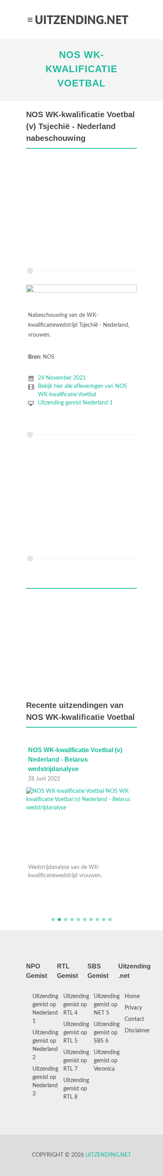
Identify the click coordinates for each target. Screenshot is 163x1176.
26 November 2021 (62, 378)
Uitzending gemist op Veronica (106, 1061)
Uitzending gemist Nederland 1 (75, 403)
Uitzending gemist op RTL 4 (76, 1005)
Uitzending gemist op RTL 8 (76, 1089)
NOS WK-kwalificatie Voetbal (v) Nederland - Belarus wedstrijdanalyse (75, 759)
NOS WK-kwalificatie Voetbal (81, 68)
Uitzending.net (108, 1155)
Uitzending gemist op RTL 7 (76, 1061)
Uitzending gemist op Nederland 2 (45, 1045)
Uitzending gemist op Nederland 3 (45, 1081)
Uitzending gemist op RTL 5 (76, 1033)
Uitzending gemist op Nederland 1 (45, 1009)
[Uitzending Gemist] (81, 19)
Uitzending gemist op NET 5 (106, 1005)
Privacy (133, 1008)
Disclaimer (137, 1031)
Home (132, 996)
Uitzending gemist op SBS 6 (106, 1033)
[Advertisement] (81, 210)
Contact (134, 1019)
